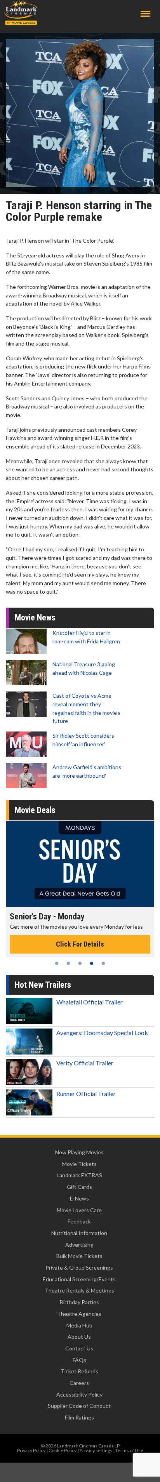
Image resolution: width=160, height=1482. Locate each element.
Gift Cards (79, 1186)
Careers (79, 1382)
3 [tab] (80, 963)
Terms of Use (129, 1450)
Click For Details (80, 944)
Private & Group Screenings (79, 1267)
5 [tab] (103, 963)
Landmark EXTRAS (79, 1175)
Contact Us (79, 1348)
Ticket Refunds (79, 1371)
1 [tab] (57, 963)
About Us (79, 1336)
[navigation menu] (145, 14)
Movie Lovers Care (79, 1210)
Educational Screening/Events (79, 1279)
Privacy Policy (31, 1450)
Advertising (79, 1244)
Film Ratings (79, 1417)
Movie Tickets (79, 1164)
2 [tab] (68, 963)
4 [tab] (92, 963)
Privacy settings (96, 1450)
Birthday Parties (79, 1302)
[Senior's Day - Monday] (80, 864)
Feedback (79, 1221)
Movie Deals (35, 810)
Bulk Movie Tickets (79, 1256)
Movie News (35, 617)
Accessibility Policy (79, 1394)
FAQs (79, 1360)
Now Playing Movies (79, 1152)
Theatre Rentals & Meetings (79, 1290)
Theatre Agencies (79, 1313)
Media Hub (79, 1325)
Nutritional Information (79, 1233)
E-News (79, 1198)
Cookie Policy (63, 1450)
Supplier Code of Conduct (79, 1405)
